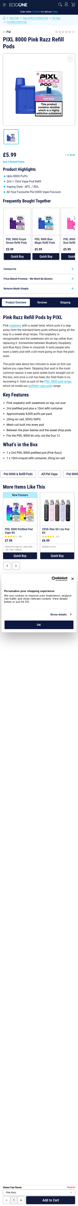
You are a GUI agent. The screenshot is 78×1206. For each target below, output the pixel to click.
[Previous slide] (7, 565)
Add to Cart (50, 1200)
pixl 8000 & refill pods (18, 474)
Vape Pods (14, 18)
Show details (58, 614)
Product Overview (16, 302)
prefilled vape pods (40, 386)
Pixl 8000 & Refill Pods (17, 22)
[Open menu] (5, 4)
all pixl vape (49, 474)
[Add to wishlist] (70, 59)
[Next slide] (16, 565)
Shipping (65, 302)
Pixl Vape (56, 18)
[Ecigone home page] (18, 4)
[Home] (4, 18)
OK (39, 624)
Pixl (9, 32)
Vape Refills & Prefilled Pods (35, 18)
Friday (55, 11)
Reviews (42, 302)
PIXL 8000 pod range (57, 381)
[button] (17, 256)
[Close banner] (72, 578)
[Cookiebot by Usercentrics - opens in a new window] (51, 579)
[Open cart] (73, 5)
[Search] (60, 5)
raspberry (15, 325)
